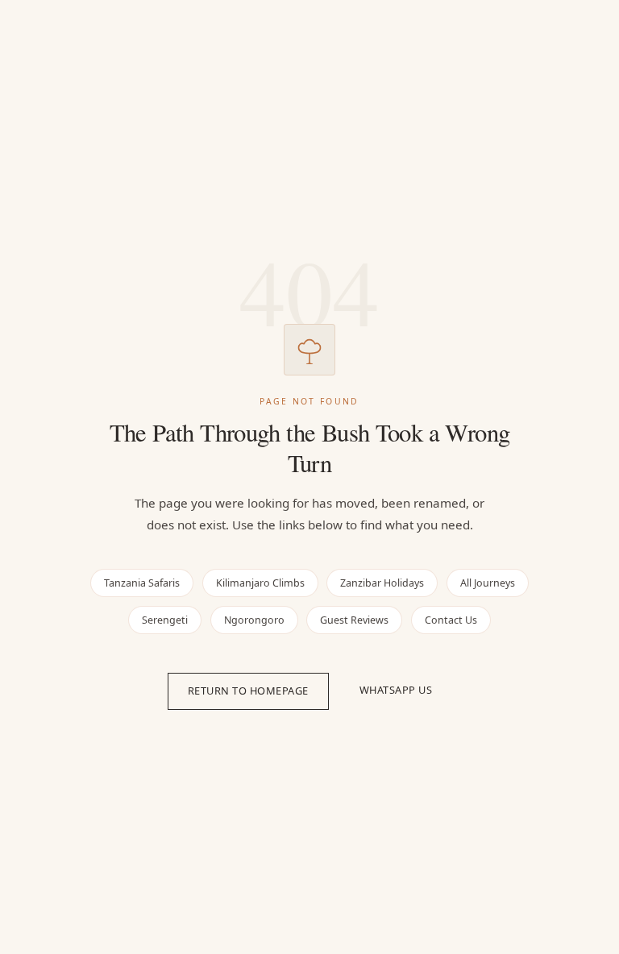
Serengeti (165, 620)
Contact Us (451, 620)
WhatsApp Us (396, 689)
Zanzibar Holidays (382, 583)
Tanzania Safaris (142, 583)
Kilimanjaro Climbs (260, 583)
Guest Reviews (354, 620)
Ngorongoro (254, 620)
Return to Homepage (248, 690)
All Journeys (487, 583)
